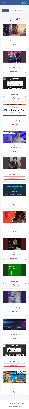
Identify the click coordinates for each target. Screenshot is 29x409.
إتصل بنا (14, 403)
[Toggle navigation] (3, 2)
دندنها (6, 403)
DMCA (22, 403)
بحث (5, 10)
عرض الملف (13, 44)
